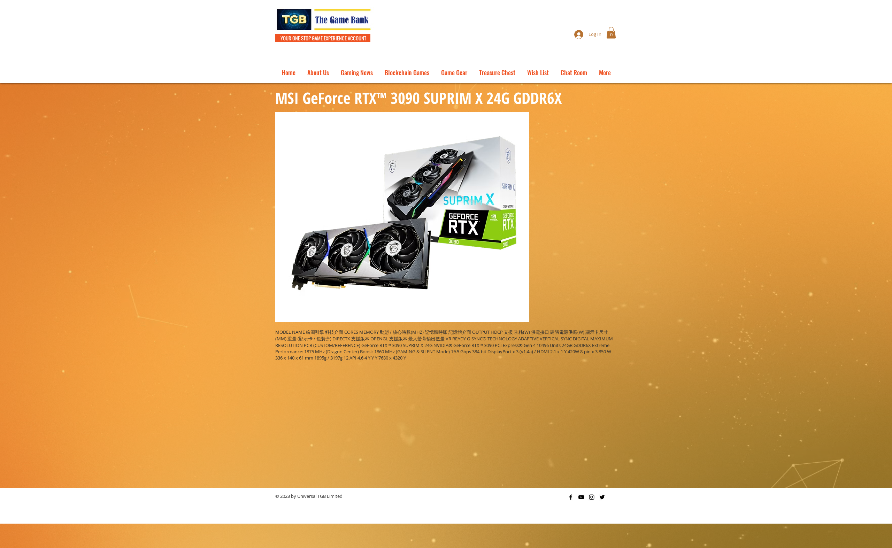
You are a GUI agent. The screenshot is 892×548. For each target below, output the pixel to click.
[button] (611, 32)
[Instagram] (591, 497)
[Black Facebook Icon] (570, 497)
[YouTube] (581, 497)
